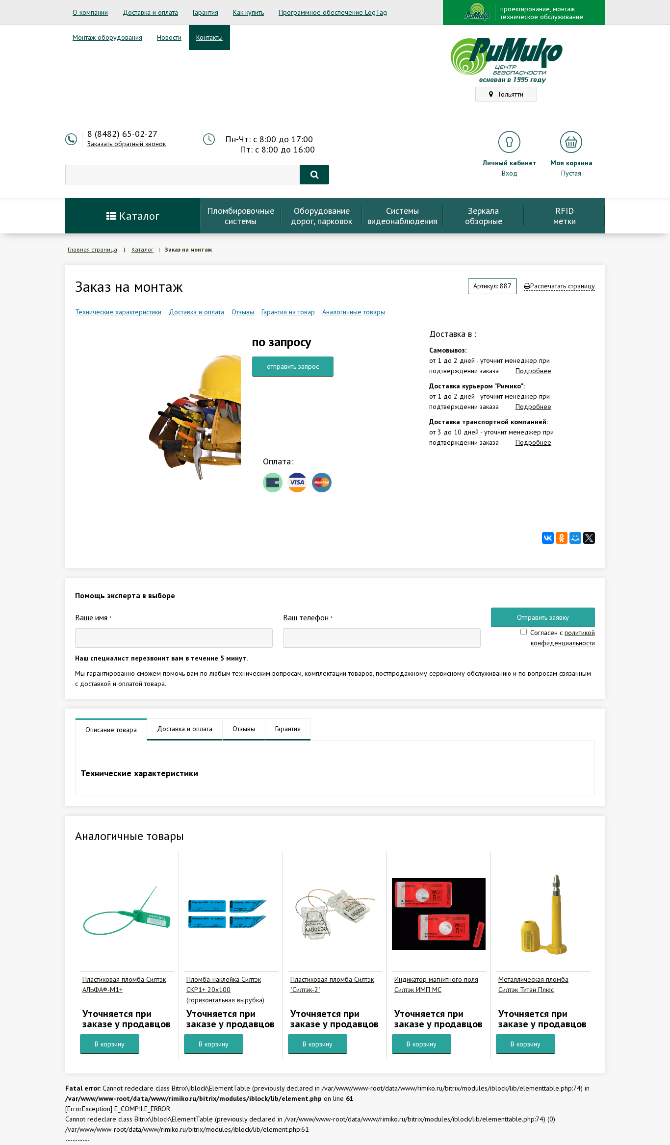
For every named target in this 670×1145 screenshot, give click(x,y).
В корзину (110, 1044)
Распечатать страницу (562, 285)
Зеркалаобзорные (483, 215)
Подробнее (533, 370)
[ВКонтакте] (548, 538)
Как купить (248, 12)
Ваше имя (93, 617)
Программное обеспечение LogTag (333, 12)
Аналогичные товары (353, 311)
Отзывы (243, 311)
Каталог (137, 216)
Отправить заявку (543, 617)
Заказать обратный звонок (126, 143)
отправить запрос (293, 366)
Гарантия (205, 12)
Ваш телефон (308, 617)
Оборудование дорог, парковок (321, 215)
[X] (589, 538)
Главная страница (92, 249)
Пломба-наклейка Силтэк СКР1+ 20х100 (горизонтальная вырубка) (225, 989)
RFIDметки (564, 215)
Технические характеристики (118, 311)
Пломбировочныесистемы (240, 215)
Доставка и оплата (150, 12)
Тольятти (509, 94)
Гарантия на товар (288, 311)
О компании (90, 12)
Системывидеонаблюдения (402, 215)
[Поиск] (314, 174)
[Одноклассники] (561, 538)
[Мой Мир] (575, 538)
